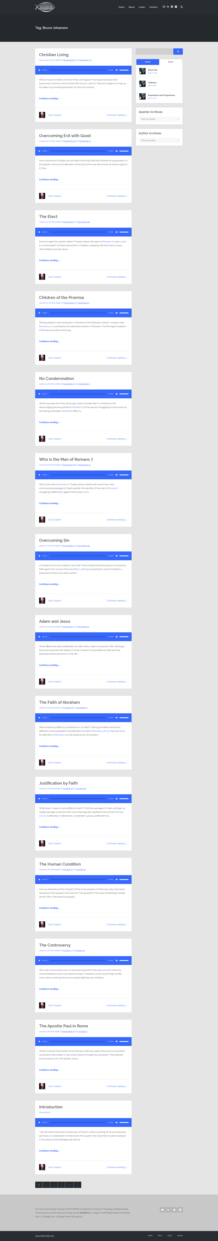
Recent (170, 62)
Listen (142, 7)
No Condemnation (56, 378)
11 (120, 241)
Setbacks (152, 83)
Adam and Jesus (54, 621)
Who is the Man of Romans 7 (66, 459)
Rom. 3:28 (79, 569)
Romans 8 (67, 411)
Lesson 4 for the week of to (62, 788)
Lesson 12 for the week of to (65, 141)
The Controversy (55, 945)
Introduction (51, 1107)
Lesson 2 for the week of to (62, 950)
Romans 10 (108, 241)
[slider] (124, 70)
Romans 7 (78, 407)
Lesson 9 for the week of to (64, 384)
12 (69, 1184)
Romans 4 (60, 734)
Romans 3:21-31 (101, 731)
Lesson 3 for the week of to (62, 869)
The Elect (48, 216)
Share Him (152, 70)
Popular (148, 62)
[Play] (39, 70)
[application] (83, 70)
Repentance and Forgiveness (161, 95)
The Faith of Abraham (59, 702)
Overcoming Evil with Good (65, 135)
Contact (153, 7)
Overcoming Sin (54, 540)
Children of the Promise (61, 297)
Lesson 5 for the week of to (63, 707)
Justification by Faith (58, 783)
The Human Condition (60, 864)
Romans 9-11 (46, 326)
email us (84, 1212)
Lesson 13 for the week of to (65, 60)
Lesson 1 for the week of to (63, 1031)
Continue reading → (50, 98)
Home (121, 7)
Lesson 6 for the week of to (64, 626)
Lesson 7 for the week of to (64, 546)
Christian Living (54, 54)
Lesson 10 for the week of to (64, 303)
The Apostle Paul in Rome (63, 1026)
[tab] (147, 62)
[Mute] (116, 70)
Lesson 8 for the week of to (65, 465)
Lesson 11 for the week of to (64, 222)
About (132, 7)
